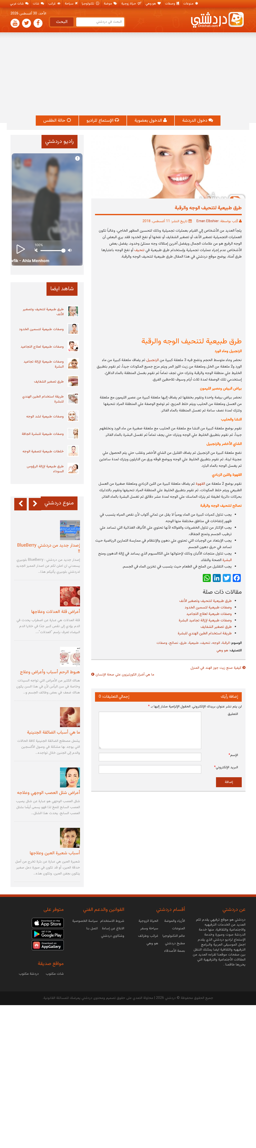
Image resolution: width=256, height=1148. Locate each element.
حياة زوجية (129, 3)
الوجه (216, 643)
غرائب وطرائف (148, 936)
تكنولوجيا (88, 3)
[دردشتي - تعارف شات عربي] (48, 923)
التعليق (233, 714)
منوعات (188, 3)
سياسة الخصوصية (85, 921)
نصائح (173, 643)
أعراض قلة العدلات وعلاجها (55, 611)
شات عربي (17, 3)
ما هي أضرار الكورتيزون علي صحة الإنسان (125, 674)
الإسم (233, 755)
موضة (108, 3)
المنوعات (178, 928)
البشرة (227, 560)
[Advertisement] (128, 74)
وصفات (170, 3)
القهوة (201, 484)
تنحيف (139, 250)
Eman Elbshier (207, 221)
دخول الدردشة (195, 120)
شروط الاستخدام (112, 921)
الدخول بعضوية (148, 120)
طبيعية (194, 643)
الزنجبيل (152, 360)
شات (36, 3)
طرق (183, 643)
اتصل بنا (92, 928)
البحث (62, 21)
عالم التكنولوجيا (173, 936)
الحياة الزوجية (148, 921)
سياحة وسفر (149, 928)
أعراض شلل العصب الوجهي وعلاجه (48, 792)
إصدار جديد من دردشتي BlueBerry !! (48, 548)
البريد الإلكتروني (226, 767)
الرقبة (226, 643)
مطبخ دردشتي (175, 943)
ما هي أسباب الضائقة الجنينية (53, 732)
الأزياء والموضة (174, 921)
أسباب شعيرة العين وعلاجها (55, 853)
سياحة (69, 3)
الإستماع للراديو (100, 120)
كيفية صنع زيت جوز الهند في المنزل (215, 668)
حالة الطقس (54, 120)
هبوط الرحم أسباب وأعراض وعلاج (50, 672)
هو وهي (151, 3)
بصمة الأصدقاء (174, 951)
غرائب (52, 3)
